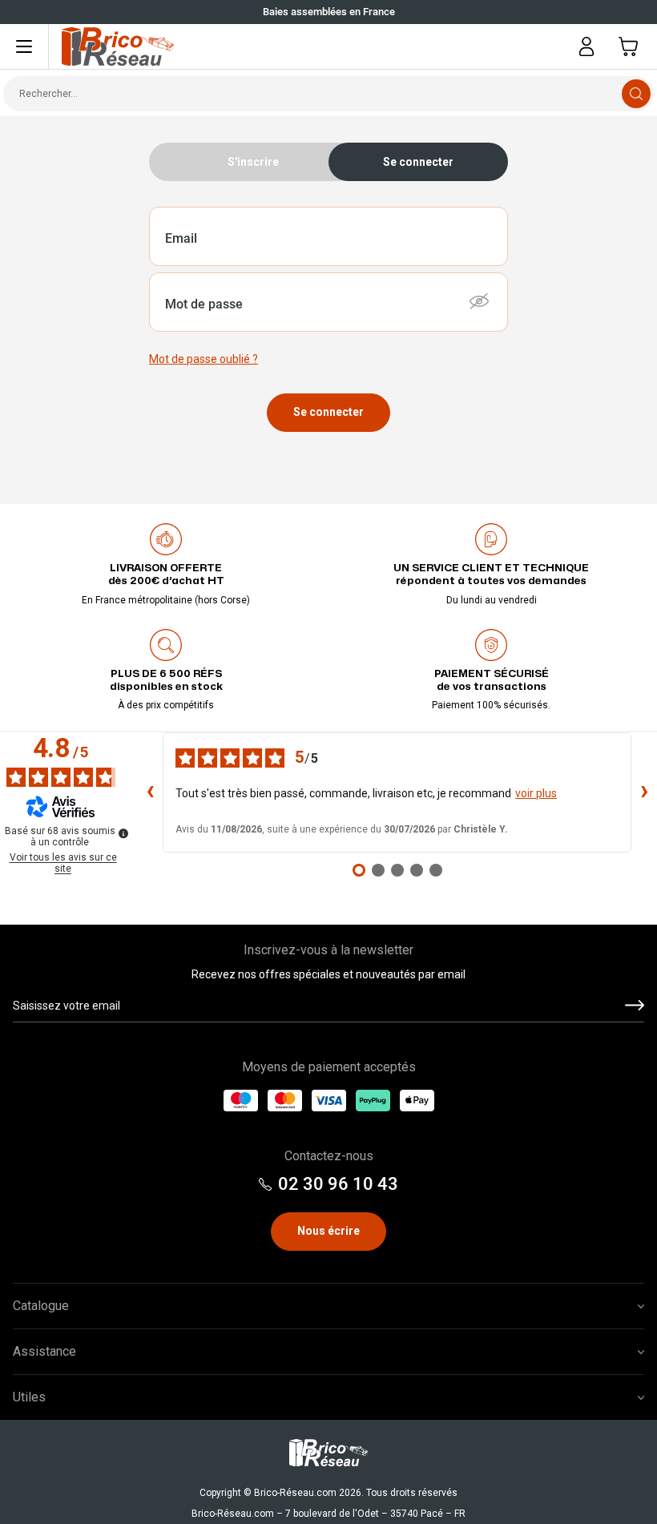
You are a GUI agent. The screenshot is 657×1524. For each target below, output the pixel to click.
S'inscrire (253, 161)
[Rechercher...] (636, 93)
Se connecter (328, 411)
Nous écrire (328, 1230)
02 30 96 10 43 (338, 1184)
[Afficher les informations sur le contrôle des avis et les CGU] (123, 833)
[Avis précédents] (150, 792)
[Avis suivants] (644, 792)
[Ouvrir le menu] (24, 46)
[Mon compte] (586, 46)
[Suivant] (16, 12)
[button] (479, 301)
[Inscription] (634, 1006)
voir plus (536, 793)
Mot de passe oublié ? (203, 359)
